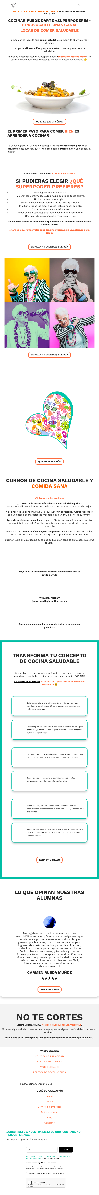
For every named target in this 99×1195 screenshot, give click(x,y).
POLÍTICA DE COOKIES (49, 1061)
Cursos (49, 1101)
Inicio (50, 1096)
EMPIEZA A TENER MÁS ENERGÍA (49, 246)
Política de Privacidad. (51, 1158)
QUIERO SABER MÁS (49, 461)
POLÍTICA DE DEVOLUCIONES (49, 1072)
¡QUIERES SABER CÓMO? (49, 121)
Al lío (66, 1150)
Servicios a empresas (49, 1106)
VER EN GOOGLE (49, 989)
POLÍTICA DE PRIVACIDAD (49, 1056)
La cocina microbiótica (27, 681)
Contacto (49, 1122)
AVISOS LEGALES (49, 1067)
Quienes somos (49, 1112)
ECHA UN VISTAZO (49, 859)
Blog (49, 1117)
